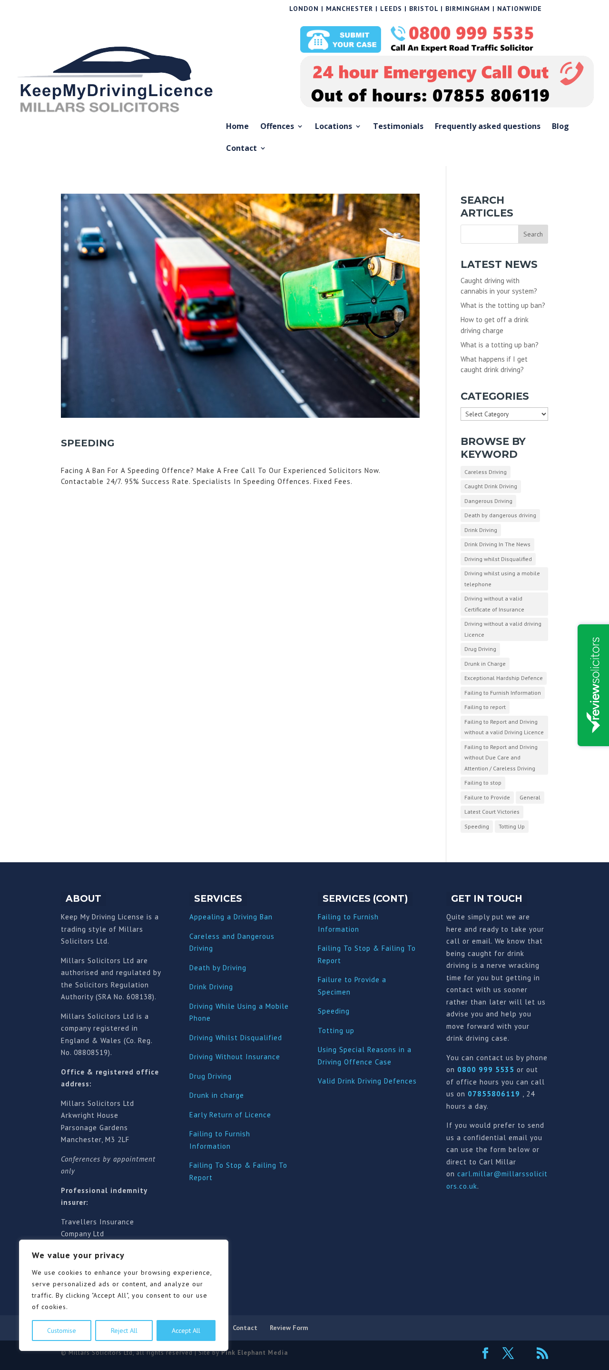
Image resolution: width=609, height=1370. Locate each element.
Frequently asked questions (487, 126)
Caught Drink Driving (490, 486)
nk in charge (222, 1095)
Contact (241, 148)
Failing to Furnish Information (502, 692)
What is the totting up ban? (503, 305)
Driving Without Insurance (234, 1056)
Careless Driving (485, 471)
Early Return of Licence (230, 1114)
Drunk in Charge (485, 663)
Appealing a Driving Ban (231, 916)
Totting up (336, 1030)
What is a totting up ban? (500, 344)
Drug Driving (480, 648)
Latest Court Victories (492, 811)
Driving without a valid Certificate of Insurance (494, 604)
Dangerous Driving (488, 500)
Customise (61, 1330)
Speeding (88, 443)
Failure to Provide (487, 797)
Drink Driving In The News (497, 544)
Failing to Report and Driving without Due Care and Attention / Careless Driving (501, 757)
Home (237, 126)
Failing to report (485, 706)
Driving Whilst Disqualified (235, 1037)
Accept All (186, 1330)
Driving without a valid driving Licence (502, 629)
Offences (277, 126)
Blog (560, 126)
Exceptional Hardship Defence (503, 677)
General (530, 797)
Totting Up (512, 826)
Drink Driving (480, 529)
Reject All (124, 1330)
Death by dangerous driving (500, 515)
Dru (195, 1095)
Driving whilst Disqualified (498, 558)
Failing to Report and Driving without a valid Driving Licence (504, 727)
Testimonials (398, 126)
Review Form (289, 1327)
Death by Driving (217, 967)
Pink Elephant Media (254, 1353)
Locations (333, 126)
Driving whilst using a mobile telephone (502, 579)
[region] (123, 1295)
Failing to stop (482, 782)
